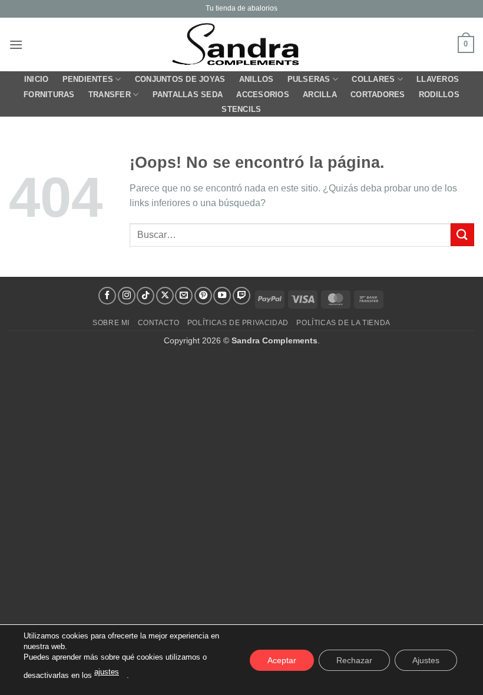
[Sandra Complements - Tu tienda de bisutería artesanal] (241, 45)
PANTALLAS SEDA (188, 94)
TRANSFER (109, 94)
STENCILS (241, 109)
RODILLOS (439, 94)
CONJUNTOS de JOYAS (180, 79)
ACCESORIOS (262, 94)
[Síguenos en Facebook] (107, 296)
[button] (16, 44)
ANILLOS (256, 79)
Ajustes (425, 659)
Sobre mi (111, 323)
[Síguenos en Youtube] (222, 296)
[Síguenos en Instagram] (126, 296)
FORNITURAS (49, 94)
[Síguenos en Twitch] (241, 296)
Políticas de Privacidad (238, 323)
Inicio (36, 79)
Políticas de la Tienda (343, 323)
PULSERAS (308, 79)
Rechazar (354, 659)
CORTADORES (377, 94)
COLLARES (373, 79)
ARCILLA (320, 94)
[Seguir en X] (165, 296)
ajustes (106, 671)
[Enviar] (462, 234)
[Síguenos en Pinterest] (203, 296)
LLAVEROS (437, 79)
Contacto (159, 323)
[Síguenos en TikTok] (145, 296)
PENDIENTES (88, 79)
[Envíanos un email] (184, 296)
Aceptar (281, 659)
